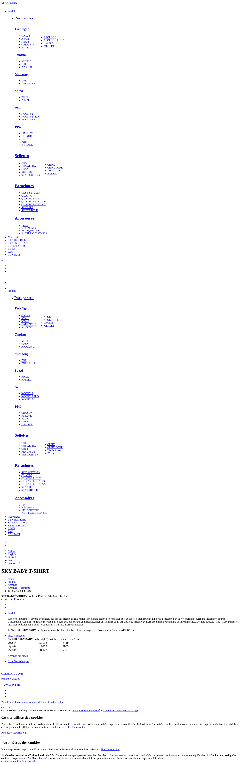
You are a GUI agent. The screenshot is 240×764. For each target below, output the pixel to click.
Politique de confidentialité (86, 710)
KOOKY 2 (27, 113)
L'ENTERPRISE (17, 240)
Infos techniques (16, 635)
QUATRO (26, 195)
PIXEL (25, 97)
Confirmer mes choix (28, 761)
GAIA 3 (25, 35)
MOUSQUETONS (30, 230)
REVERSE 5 (28, 172)
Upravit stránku (9, 2)
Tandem (20, 55)
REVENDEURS (17, 245)
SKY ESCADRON (18, 243)
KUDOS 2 (27, 47)
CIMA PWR (27, 133)
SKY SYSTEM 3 (30, 192)
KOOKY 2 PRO (30, 116)
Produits (12, 11)
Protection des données (27, 702)
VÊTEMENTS (29, 228)
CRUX (51, 164)
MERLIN (49, 46)
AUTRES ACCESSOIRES (34, 233)
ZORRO (26, 141)
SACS (25, 225)
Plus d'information (76, 727)
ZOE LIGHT (28, 83)
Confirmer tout (9, 761)
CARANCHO (29, 44)
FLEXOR (26, 136)
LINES (11, 248)
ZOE (24, 80)
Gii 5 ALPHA (28, 166)
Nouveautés (14, 237)
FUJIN (25, 64)
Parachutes (24, 186)
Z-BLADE (27, 144)
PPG (18, 127)
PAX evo (52, 173)
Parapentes (24, 18)
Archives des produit (18, 655)
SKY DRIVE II (29, 210)
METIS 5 (26, 61)
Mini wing (22, 74)
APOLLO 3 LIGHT (54, 40)
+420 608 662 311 (10, 684)
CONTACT (14, 254)
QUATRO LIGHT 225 (33, 204)
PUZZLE (26, 100)
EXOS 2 (48, 43)
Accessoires (24, 218)
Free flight (22, 29)
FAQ (10, 251)
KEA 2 (25, 41)
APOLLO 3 (50, 37)
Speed (19, 91)
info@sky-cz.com (10, 678)
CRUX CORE (55, 167)
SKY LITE (27, 207)
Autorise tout (19, 732)
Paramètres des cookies (52, 702)
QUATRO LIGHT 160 (33, 201)
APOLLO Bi (28, 67)
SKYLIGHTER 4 (30, 175)
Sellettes (22, 156)
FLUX (24, 139)
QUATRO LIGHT (31, 198)
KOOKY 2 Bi (28, 119)
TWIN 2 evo (54, 170)
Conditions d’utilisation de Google (120, 710)
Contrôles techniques (18, 661)
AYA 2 (25, 38)
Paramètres (7, 732)
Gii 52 (24, 169)
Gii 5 (24, 163)
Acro (18, 107)
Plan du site (7, 702)
